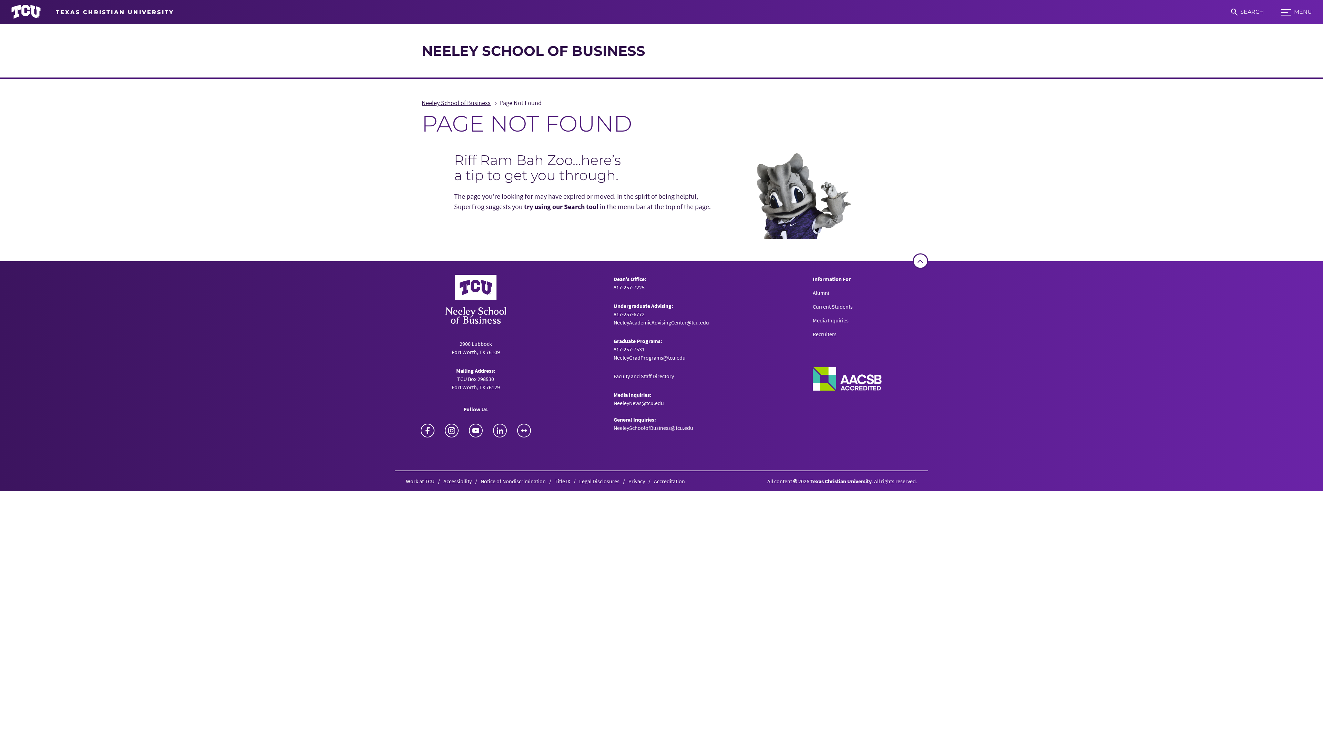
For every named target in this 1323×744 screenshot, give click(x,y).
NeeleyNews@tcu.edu (639, 403)
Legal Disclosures (599, 481)
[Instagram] (452, 430)
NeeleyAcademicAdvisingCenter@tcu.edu (661, 322)
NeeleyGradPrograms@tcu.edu (650, 357)
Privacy (636, 481)
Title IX (562, 481)
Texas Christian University (841, 481)
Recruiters (825, 334)
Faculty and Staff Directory (644, 376)
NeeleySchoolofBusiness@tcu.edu (653, 427)
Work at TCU (420, 481)
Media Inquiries (831, 320)
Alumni (821, 292)
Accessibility (457, 481)
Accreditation (669, 481)
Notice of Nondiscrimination (513, 481)
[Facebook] (427, 430)
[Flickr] (524, 430)
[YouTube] (476, 430)
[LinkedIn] (500, 430)
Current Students (833, 306)
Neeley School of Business (533, 50)
